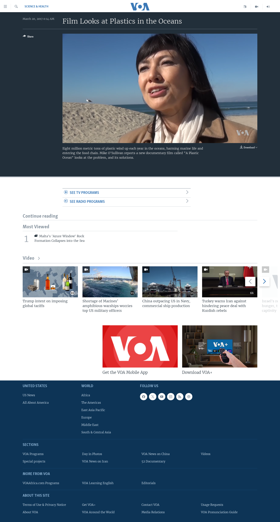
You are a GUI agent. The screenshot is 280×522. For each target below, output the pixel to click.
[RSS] (179, 396)
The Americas (91, 402)
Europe (86, 417)
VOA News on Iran (95, 461)
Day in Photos (92, 454)
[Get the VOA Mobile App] (140, 346)
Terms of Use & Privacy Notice (44, 505)
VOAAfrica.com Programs (41, 483)
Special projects (34, 461)
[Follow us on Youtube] (161, 396)
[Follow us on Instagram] (170, 396)
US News (29, 395)
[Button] (28, 37)
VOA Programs (33, 454)
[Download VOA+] (219, 346)
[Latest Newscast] (268, 7)
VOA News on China (156, 454)
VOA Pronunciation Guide (219, 512)
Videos (205, 454)
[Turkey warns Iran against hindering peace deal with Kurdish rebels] (229, 281)
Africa (85, 395)
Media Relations (153, 512)
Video (28, 258)
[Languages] (245, 7)
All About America (36, 402)
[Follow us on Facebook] (143, 396)
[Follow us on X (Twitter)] (152, 396)
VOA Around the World (98, 512)
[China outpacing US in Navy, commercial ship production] (170, 281)
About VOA (30, 512)
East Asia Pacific (93, 410)
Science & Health (36, 6)
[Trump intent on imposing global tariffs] (50, 281)
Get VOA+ (89, 505)
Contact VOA (150, 505)
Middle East (89, 425)
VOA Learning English (98, 483)
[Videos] (256, 7)
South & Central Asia (96, 432)
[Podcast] (188, 396)
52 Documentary (153, 461)
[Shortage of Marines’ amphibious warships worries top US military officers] (110, 281)
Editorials (149, 483)
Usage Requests (212, 505)
